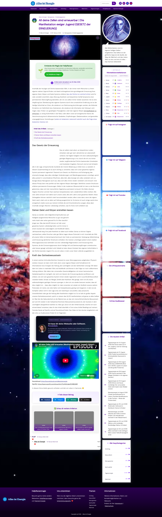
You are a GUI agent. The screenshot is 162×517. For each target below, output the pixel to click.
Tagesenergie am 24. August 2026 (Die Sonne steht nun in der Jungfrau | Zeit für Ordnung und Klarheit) (117, 345)
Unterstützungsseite (64, 501)
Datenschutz (109, 506)
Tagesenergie (95, 8)
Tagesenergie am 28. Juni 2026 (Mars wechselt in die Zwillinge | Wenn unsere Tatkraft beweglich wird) (118, 432)
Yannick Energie (118, 8)
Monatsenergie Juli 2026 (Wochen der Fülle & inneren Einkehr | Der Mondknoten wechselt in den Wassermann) (117, 414)
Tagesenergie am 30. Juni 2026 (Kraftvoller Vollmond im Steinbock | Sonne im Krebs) (117, 406)
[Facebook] (120, 4)
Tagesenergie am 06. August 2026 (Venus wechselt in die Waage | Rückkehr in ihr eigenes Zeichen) (117, 374)
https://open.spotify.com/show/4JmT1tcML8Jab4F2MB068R (58, 384)
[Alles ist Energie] (43, 3)
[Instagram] (124, 4)
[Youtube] (131, 4)
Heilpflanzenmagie (46, 498)
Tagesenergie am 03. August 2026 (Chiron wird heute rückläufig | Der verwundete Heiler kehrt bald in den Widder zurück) (117, 385)
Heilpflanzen (107, 8)
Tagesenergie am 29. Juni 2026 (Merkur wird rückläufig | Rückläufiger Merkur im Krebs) (117, 423)
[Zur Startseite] (14, 499)
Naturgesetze (74, 8)
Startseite (34, 8)
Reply (99, 441)
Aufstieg (63, 8)
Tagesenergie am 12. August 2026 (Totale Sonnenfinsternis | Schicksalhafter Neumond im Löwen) (117, 355)
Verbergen (50, 129)
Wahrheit (84, 8)
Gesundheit (53, 8)
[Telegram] (127, 4)
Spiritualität (42, 8)
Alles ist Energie (43, 17)
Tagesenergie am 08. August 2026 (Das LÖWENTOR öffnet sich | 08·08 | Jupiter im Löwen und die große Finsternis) (117, 365)
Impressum (119, 503)
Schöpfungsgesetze (60, 17)
